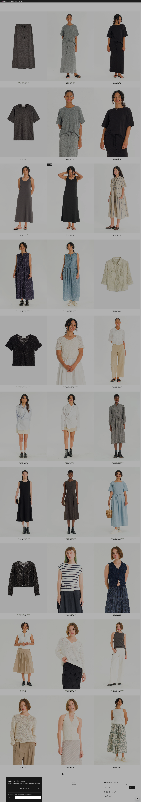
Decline (10, 797)
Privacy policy (29, 794)
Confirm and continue (28, 797)
